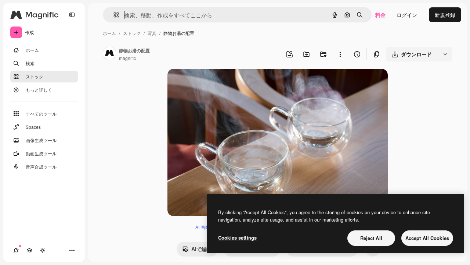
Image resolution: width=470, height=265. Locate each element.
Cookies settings (237, 237)
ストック (132, 33)
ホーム (109, 33)
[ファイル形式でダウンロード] (445, 54)
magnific (127, 58)
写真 (152, 33)
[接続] (16, 250)
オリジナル (218, 83)
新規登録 (445, 14)
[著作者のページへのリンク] (109, 54)
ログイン (407, 14)
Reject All (371, 237)
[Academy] (29, 250)
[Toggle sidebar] (72, 15)
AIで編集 (201, 248)
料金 (380, 14)
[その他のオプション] (340, 54)
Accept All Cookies (427, 237)
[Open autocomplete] (113, 15)
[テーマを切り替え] (42, 250)
